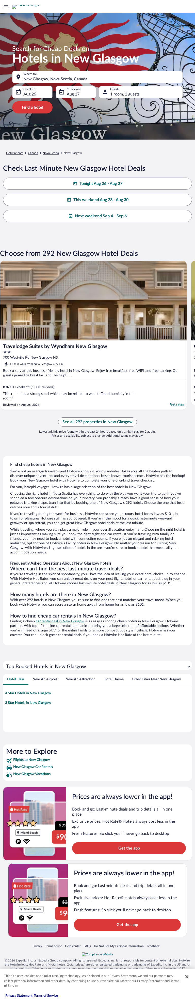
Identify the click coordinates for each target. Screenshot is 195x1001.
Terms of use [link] (53, 946)
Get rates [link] (177, 404)
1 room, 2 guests (125, 94)
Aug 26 (29, 94)
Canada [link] (33, 153)
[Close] (186, 976)
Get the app (129, 848)
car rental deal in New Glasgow (60, 621)
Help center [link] (72, 946)
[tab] (15, 679)
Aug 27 (73, 94)
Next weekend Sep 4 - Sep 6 (101, 216)
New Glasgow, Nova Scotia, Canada (55, 79)
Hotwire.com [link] (14, 153)
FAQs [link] (87, 946)
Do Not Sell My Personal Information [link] (119, 946)
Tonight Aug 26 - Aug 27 (100, 184)
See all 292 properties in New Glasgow (97, 422)
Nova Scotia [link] (51, 153)
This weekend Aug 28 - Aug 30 (100, 200)
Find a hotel (32, 107)
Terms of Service (46, 995)
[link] (97, 761)
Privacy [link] (37, 946)
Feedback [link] (153, 946)
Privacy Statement (18, 995)
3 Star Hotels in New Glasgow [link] (28, 703)
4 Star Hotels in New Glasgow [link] (28, 693)
